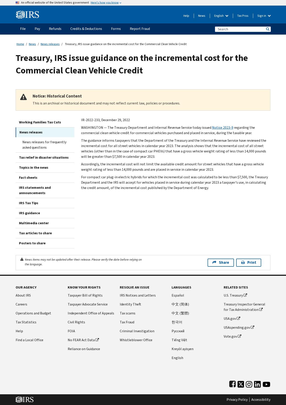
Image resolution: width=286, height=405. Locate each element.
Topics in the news (33, 167)
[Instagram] (249, 383)
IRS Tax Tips (28, 203)
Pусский (178, 331)
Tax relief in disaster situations (44, 157)
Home (20, 44)
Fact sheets (28, 177)
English (219, 16)
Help (186, 16)
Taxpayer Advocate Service (88, 304)
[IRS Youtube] (266, 383)
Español (178, 295)
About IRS (23, 295)
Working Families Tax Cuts (40, 122)
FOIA (71, 331)
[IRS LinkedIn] (257, 383)
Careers (21, 304)
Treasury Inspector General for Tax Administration (244, 307)
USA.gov (230, 318)
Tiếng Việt (179, 340)
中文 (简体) (180, 304)
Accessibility (260, 399)
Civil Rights (76, 322)
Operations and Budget (33, 313)
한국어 (177, 322)
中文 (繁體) (180, 313)
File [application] (23, 28)
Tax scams (127, 313)
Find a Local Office (29, 340)
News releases (50, 44)
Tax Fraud (127, 322)
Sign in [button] (262, 16)
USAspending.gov (237, 327)
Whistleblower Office (136, 340)
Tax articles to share (35, 233)
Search (267, 29)
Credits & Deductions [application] (86, 28)
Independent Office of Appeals (91, 313)
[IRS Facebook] (232, 383)
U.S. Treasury (233, 295)
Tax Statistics (26, 322)
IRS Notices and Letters (138, 295)
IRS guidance (29, 213)
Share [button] (224, 262)
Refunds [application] (55, 28)
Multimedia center (34, 223)
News (201, 16)
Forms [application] (116, 28)
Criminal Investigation (137, 331)
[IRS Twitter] (241, 383)
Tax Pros (242, 16)
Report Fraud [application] (140, 28)
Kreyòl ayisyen (182, 349)
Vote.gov (230, 336)
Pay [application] (37, 28)
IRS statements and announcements (35, 190)
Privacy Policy (237, 399)
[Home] (27, 13)
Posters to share (32, 243)
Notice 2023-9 (222, 127)
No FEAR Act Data (81, 340)
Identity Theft (130, 304)
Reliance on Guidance (84, 349)
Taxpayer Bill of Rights (85, 295)
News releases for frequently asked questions (44, 145)
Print (251, 262)
